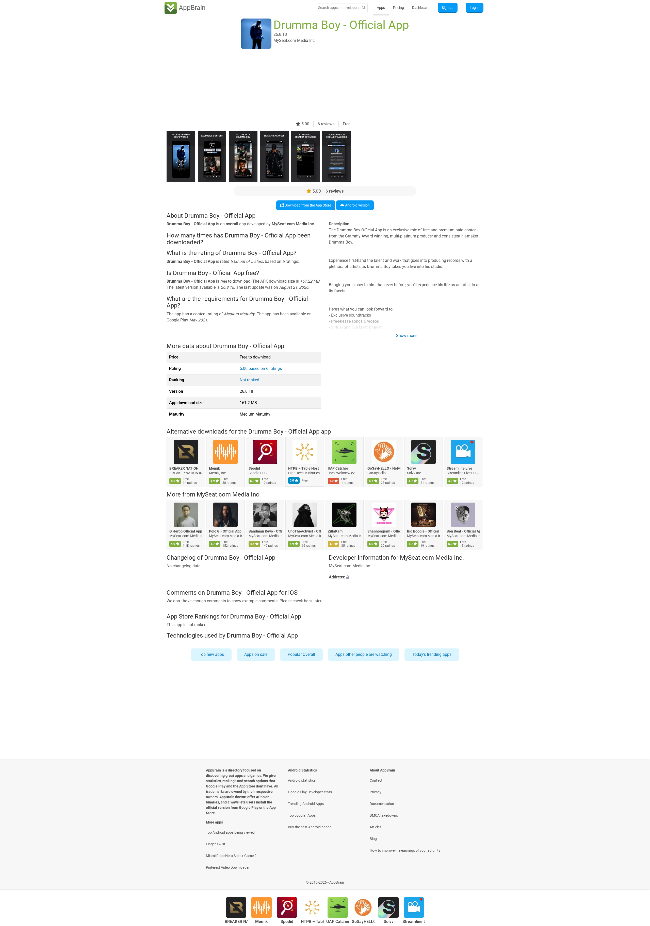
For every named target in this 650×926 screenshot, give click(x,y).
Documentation (382, 804)
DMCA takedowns (384, 815)
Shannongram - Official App (383, 531)
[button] (406, 577)
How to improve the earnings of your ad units (405, 850)
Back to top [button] (637, 879)
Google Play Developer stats (310, 792)
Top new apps (211, 654)
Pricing (398, 8)
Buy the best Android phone (309, 827)
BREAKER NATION (184, 468)
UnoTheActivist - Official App (304, 531)
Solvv (411, 468)
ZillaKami (336, 531)
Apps (381, 8)
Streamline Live (459, 468)
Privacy (375, 792)
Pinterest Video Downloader (228, 867)
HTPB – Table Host (303, 468)
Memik (214, 468)
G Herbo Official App (185, 531)
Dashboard (421, 8)
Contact (376, 780)
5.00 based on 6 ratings (261, 368)
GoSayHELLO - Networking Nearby (383, 468)
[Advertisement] (319, 85)
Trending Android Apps (306, 804)
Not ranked (249, 380)
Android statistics (302, 780)
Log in (474, 8)
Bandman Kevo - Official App (265, 531)
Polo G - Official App (225, 531)
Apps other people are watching (363, 654)
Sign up (447, 8)
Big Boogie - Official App (423, 531)
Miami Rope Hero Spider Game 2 (231, 856)
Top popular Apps (302, 815)
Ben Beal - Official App (463, 531)
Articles (375, 827)
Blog (373, 839)
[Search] (363, 8)
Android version (357, 205)
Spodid (254, 468)
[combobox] (338, 7)
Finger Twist (215, 844)
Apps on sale (255, 654)
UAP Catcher (338, 468)
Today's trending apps (431, 654)
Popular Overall (301, 654)
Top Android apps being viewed (230, 832)
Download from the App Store (307, 205)
